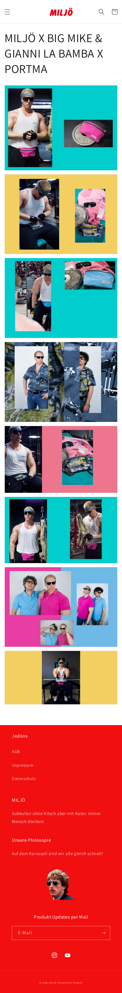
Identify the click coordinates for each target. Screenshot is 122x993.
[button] (7, 11)
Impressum (22, 765)
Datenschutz (24, 778)
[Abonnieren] (103, 933)
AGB (16, 751)
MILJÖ (53, 982)
